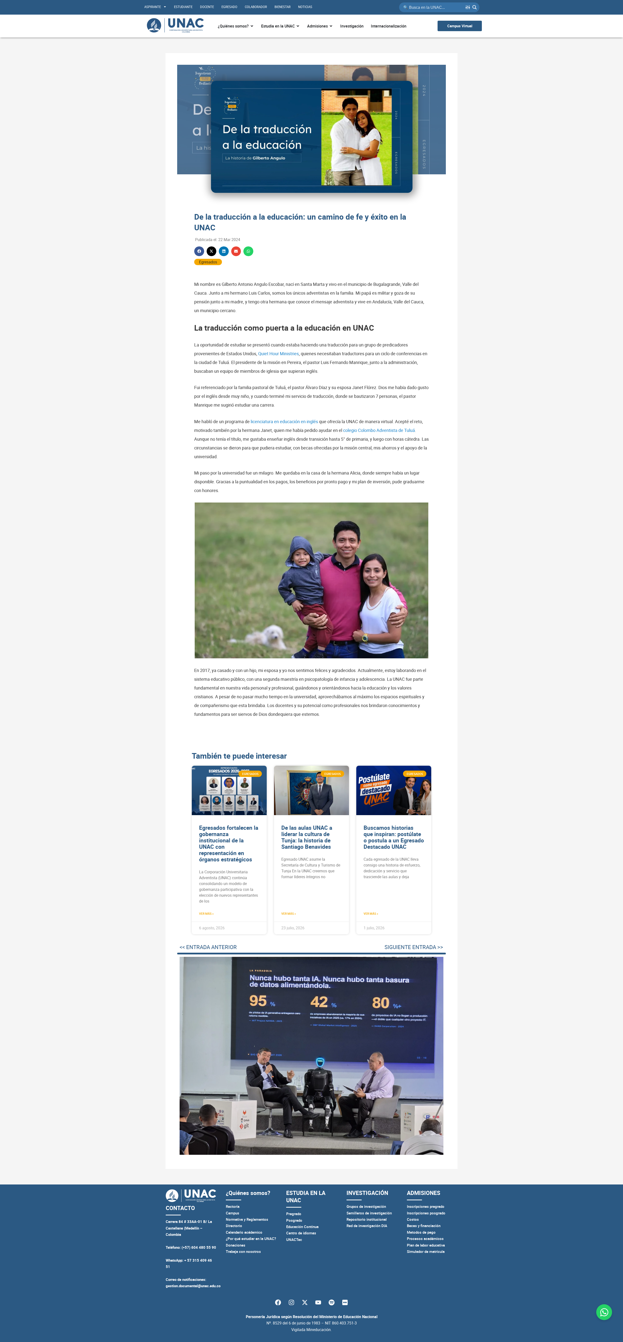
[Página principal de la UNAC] (175, 26)
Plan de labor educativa (426, 1245)
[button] (199, 251)
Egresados (208, 262)
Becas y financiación (423, 1225)
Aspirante (152, 7)
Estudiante (183, 7)
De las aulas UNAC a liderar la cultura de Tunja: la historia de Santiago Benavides (306, 837)
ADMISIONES (423, 1193)
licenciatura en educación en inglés (284, 421)
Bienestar (283, 7)
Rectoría (232, 1206)
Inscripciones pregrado (425, 1206)
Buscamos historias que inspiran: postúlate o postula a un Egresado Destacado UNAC (394, 837)
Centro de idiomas (301, 1232)
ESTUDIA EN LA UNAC (305, 1196)
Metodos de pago (421, 1232)
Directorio (234, 1225)
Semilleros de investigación (369, 1213)
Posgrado (294, 1220)
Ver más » (206, 913)
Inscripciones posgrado (426, 1213)
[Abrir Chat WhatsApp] (604, 1312)
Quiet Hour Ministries (278, 353)
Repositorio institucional (367, 1219)
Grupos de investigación (366, 1206)
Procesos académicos (425, 1238)
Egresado (229, 7)
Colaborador (256, 7)
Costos (413, 1219)
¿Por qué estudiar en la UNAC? (251, 1238)
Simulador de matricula (426, 1251)
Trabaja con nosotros (243, 1251)
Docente (207, 7)
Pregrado (293, 1213)
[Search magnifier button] (474, 7)
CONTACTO (180, 1208)
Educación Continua (302, 1226)
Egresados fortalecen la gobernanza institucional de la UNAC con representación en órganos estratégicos (228, 843)
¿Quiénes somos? (248, 1193)
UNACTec (294, 1239)
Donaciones (235, 1245)
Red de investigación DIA (367, 1225)
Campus (232, 1213)
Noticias (305, 7)
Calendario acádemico (244, 1232)
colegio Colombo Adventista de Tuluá (379, 430)
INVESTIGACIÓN (367, 1193)
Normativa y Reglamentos (247, 1219)
